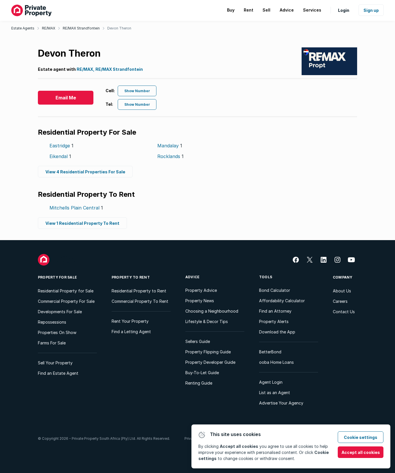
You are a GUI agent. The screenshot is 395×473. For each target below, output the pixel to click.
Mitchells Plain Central (76, 208)
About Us (342, 290)
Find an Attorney (275, 311)
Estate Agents (22, 28)
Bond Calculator (274, 290)
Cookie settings (360, 437)
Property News (199, 300)
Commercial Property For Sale (66, 301)
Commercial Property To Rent (140, 301)
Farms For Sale (52, 342)
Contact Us (344, 311)
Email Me (66, 98)
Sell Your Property (55, 362)
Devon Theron (119, 28)
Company (342, 277)
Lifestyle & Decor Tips (206, 321)
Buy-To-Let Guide (202, 372)
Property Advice (201, 290)
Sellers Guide (197, 341)
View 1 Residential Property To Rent (82, 223)
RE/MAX (48, 28)
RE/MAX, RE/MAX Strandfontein (110, 69)
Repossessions (52, 322)
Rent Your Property (130, 321)
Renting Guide (198, 383)
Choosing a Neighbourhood (211, 311)
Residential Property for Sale (65, 290)
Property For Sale (57, 277)
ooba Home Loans (276, 362)
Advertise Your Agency (281, 402)
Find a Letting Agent (131, 331)
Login (343, 10)
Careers (340, 301)
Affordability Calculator (282, 300)
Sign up (371, 10)
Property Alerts (274, 321)
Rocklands (170, 156)
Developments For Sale (60, 311)
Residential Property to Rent (139, 290)
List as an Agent (274, 392)
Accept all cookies (361, 452)
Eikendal (60, 156)
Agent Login (271, 382)
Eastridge (61, 146)
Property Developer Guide (210, 362)
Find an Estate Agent (58, 373)
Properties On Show (57, 332)
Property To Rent (131, 277)
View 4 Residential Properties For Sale (85, 171)
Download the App (277, 331)
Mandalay (169, 146)
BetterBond (270, 351)
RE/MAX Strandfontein (81, 28)
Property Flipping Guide (208, 351)
